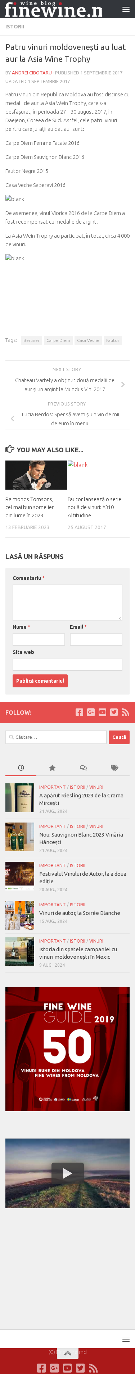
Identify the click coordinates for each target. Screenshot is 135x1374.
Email (78, 627)
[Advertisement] (59, 1268)
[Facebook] (79, 712)
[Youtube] (102, 712)
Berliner (31, 340)
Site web (23, 652)
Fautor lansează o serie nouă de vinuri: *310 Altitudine (94, 507)
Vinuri (96, 787)
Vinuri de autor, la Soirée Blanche (79, 913)
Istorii (14, 26)
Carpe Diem (58, 340)
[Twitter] (113, 712)
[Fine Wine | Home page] (53, 9)
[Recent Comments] (83, 768)
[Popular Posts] (51, 768)
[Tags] (114, 768)
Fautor (113, 340)
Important (52, 787)
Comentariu (29, 578)
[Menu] (126, 9)
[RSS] (125, 712)
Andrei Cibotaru (32, 72)
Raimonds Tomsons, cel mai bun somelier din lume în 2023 (29, 507)
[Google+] (90, 712)
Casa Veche (88, 340)
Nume (21, 627)
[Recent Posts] (20, 768)
